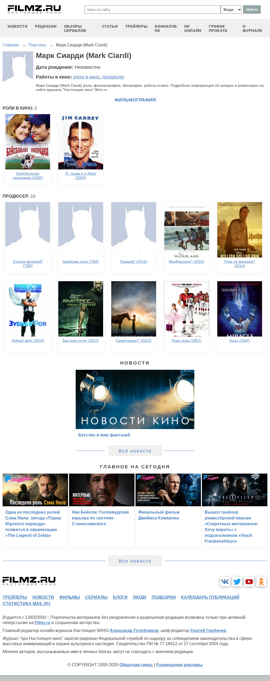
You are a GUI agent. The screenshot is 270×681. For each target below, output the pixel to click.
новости (18, 26)
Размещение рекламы (179, 665)
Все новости (135, 451)
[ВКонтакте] (225, 581)
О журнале (252, 28)
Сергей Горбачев (208, 630)
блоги (120, 597)
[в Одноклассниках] (261, 581)
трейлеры (136, 26)
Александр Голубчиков (134, 630)
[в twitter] (237, 581)
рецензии (46, 26)
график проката (218, 28)
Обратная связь (136, 665)
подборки (164, 597)
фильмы (69, 597)
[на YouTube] (249, 581)
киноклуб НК (166, 28)
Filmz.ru (42, 622)
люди (139, 597)
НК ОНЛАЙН (192, 28)
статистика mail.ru (26, 603)
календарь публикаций (210, 597)
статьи (110, 26)
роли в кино (86, 77)
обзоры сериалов (75, 28)
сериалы (96, 597)
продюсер (113, 77)
